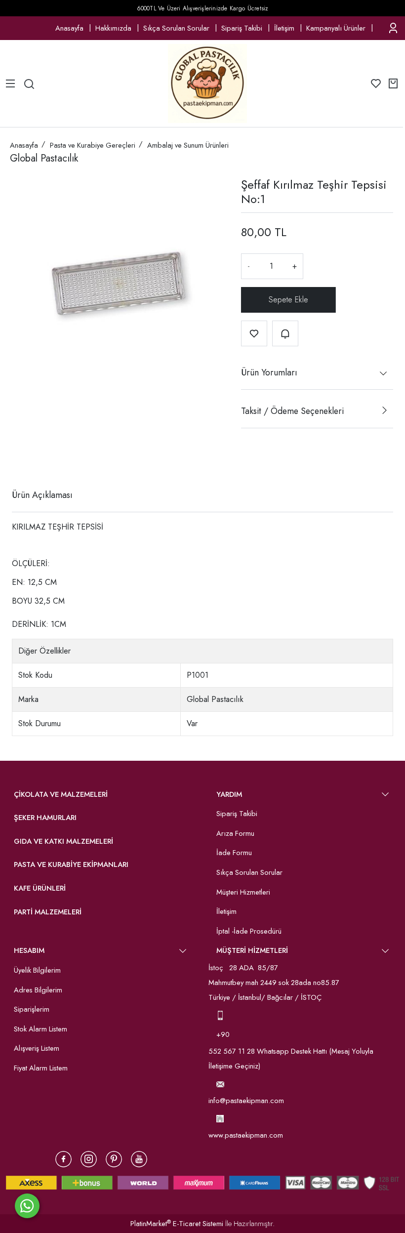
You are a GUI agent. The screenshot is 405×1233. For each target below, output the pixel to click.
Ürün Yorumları (269, 372)
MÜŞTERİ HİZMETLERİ (252, 950)
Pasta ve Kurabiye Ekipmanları (71, 864)
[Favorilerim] (376, 83)
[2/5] (24, 459)
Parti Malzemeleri (47, 911)
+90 (224, 1034)
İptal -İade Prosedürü (249, 931)
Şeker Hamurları (45, 817)
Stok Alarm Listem (40, 1029)
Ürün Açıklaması (42, 495)
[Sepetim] (393, 83)
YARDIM (229, 794)
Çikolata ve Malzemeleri (61, 794)
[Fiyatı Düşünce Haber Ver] (285, 334)
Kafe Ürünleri (40, 888)
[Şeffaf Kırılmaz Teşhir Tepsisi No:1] (117, 283)
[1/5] (18, 459)
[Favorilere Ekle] (254, 334)
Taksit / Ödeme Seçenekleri (292, 411)
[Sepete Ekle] (288, 300)
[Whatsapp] (27, 1205)
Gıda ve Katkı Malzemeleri (63, 841)
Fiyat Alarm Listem (41, 1068)
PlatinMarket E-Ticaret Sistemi (176, 1223)
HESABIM (29, 950)
